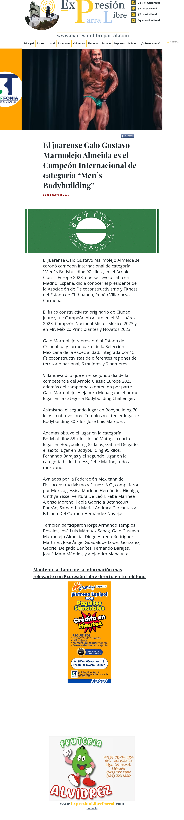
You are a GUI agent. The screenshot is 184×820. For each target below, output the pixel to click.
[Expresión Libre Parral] (133, 2)
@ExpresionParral (147, 8)
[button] (63, 43)
